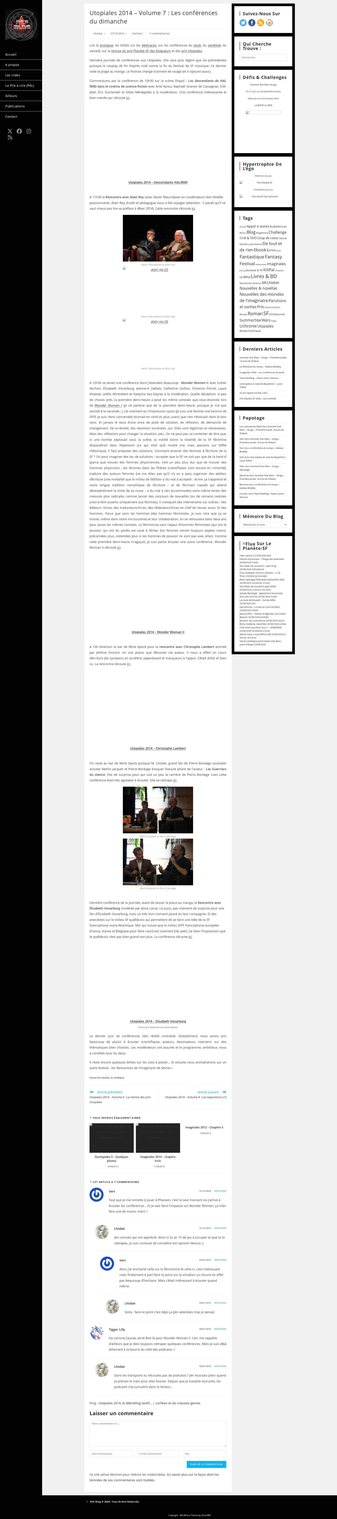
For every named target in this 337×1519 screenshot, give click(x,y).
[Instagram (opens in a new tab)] (29, 131)
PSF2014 (268, 307)
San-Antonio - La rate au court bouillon (260, 606)
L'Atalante (279, 270)
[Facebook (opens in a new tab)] (19, 131)
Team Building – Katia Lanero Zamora (259, 378)
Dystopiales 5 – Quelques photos (111, 1159)
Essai (278, 250)
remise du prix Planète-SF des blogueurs (141, 51)
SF (112, 1077)
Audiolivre (276, 226)
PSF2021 (276, 307)
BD (285, 226)
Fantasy (273, 256)
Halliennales (260, 264)
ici (128, 98)
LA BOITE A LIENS (263, 105)
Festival (137, 33)
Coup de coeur (268, 238)
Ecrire (271, 250)
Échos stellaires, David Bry (253, 623)
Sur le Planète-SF (257, 545)
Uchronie (248, 326)
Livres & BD (264, 276)
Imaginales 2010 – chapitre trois (158, 1159)
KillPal (268, 269)
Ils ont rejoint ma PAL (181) (253, 392)
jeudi (197, 45)
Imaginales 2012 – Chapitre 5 (204, 1127)
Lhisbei (98, 33)
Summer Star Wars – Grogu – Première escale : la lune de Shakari (262, 430)
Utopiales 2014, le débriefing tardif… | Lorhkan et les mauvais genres (149, 1403)
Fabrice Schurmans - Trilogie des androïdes (262, 559)
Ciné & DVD (248, 238)
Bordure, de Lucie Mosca (252, 620)
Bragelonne (262, 232)
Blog (251, 232)
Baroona (244, 475)
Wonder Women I (108, 405)
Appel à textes (258, 226)
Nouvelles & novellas (258, 288)
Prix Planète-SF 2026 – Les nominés (258, 398)
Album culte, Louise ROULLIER (255, 634)
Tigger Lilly (117, 1329)
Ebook (260, 250)
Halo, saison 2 (247, 555)
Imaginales (276, 263)
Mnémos (257, 283)
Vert (112, 1191)
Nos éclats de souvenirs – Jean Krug (258, 565)
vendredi (214, 45)
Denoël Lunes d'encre (251, 244)
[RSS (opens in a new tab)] (10, 137)
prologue (106, 45)
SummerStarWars (255, 320)
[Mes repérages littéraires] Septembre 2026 (262, 579)
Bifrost (243, 232)
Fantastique (252, 257)
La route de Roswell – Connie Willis (257, 600)
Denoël (283, 238)
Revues (243, 314)
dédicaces (149, 45)
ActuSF (243, 226)
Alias (242, 466)
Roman (255, 313)
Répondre (220, 1191)
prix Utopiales (191, 51)
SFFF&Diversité (277, 314)
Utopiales (119, 1077)
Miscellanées (246, 283)
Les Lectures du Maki (251, 426)
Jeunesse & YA (254, 270)
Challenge (277, 232)
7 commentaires (160, 33)
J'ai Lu (242, 270)
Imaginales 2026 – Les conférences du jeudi (262, 372)
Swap (273, 320)
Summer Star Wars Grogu (263, 84)
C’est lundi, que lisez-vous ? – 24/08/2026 (261, 627)
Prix (260, 306)
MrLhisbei (270, 282)
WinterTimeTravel (250, 331)
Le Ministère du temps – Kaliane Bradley (260, 366)
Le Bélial (245, 277)
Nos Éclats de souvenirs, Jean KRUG (258, 586)
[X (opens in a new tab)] (10, 131)
